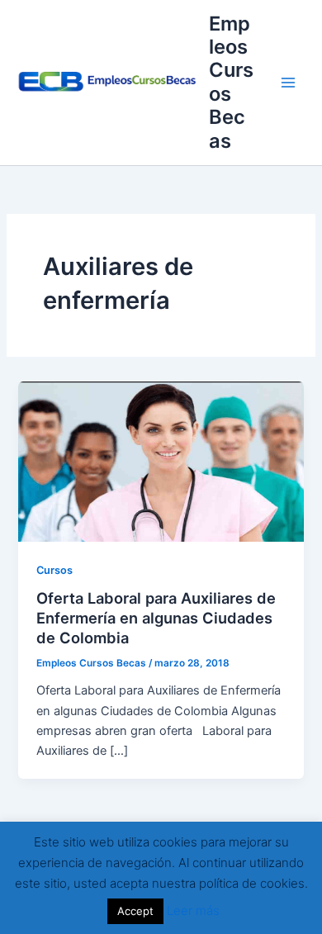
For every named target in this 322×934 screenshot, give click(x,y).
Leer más (193, 910)
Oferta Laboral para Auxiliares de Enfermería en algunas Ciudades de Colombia (156, 617)
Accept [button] (135, 910)
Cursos (54, 570)
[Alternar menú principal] (288, 82)
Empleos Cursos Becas (231, 82)
